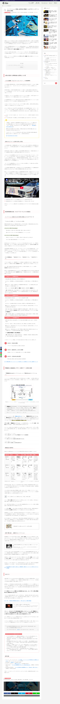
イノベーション (36, 12)
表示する (21, 67)
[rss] (54, 0)
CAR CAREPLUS (9, 126)
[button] (7, 693)
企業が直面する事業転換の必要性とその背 (15, 65)
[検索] (57, 0)
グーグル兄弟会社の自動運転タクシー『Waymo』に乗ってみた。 (26, 667)
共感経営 (18, 629)
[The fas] (5, 3)
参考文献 (46, 78)
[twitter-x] (52, 0)
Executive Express (14, 12)
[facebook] (51, 0)
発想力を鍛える (25, 12)
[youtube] (53, 0)
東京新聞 (33, 125)
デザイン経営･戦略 (30, 12)
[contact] (56, 0)
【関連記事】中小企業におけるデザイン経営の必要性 (22, 526)
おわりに (46, 77)
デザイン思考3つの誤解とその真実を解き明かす (21, 604)
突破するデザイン (18, 416)
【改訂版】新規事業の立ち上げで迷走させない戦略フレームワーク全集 (25, 545)
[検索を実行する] (56, 83)
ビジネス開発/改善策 (7, 12)
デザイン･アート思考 (20, 12)
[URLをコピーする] (1, 356)
